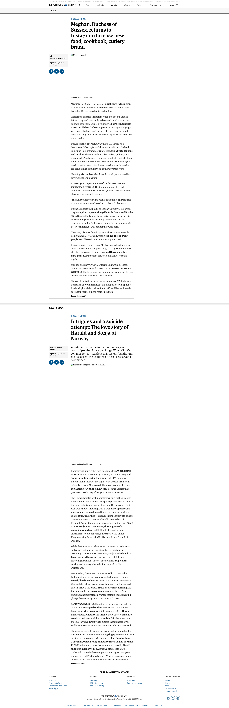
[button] (114, 672)
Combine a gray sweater (135, 1)
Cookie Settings (87, 705)
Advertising (146, 705)
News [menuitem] (88, 5)
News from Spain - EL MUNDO (177, 1)
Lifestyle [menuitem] (127, 5)
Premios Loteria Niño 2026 (85, 1)
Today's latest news (160, 1)
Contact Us (158, 705)
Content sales (116, 705)
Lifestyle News (99, 1)
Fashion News (148, 1)
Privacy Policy (102, 705)
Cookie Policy (72, 705)
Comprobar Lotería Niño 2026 (66, 1)
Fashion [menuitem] (140, 5)
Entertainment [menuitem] (155, 5)
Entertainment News (111, 1)
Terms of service (131, 705)
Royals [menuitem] (114, 5)
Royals (53, 10)
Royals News (122, 1)
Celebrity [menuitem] (100, 5)
